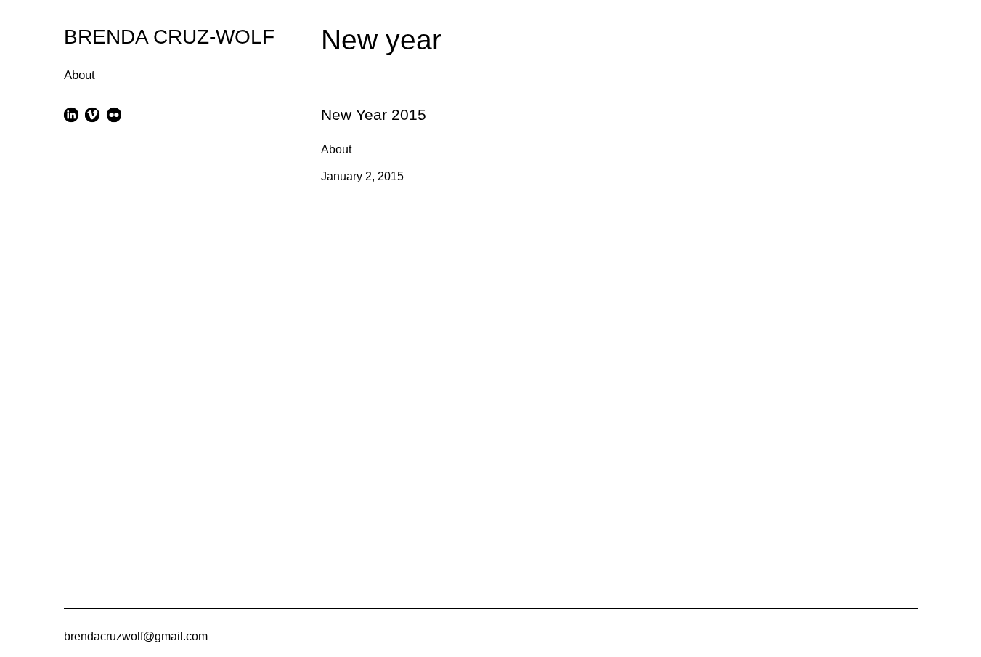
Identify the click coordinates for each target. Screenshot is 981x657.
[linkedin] (71, 114)
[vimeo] (92, 114)
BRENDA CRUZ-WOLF (169, 36)
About (79, 75)
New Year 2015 (361, 101)
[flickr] (113, 114)
